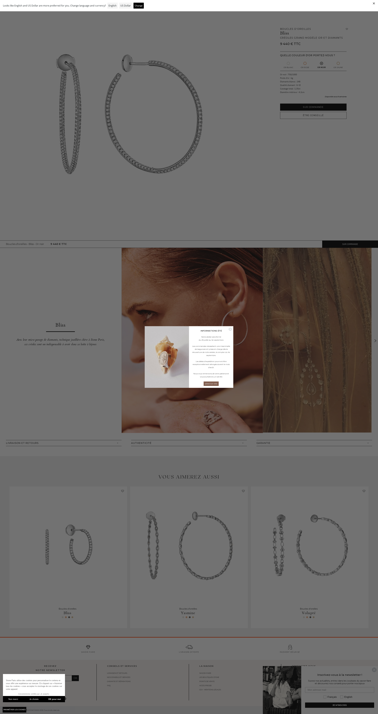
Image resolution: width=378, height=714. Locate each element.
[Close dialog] (230, 329)
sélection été (211, 384)
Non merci (13, 699)
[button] (14, 710)
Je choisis (34, 699)
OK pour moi (54, 699)
